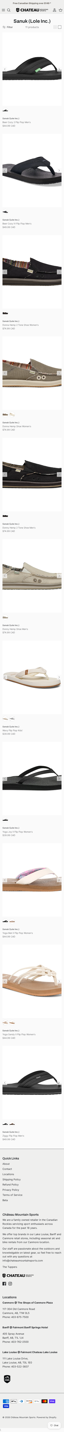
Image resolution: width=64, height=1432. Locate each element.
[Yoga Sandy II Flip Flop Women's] (32, 981)
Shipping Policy (11, 1179)
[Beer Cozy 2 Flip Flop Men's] (32, 69)
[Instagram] (10, 1283)
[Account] (53, 10)
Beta (5, 1200)
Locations (8, 1174)
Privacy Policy (10, 1189)
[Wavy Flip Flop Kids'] (32, 677)
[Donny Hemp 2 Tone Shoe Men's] (32, 474)
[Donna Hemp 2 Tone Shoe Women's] (32, 272)
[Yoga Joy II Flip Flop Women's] (32, 778)
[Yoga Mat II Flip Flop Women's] (32, 880)
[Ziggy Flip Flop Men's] (32, 1082)
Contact (7, 1168)
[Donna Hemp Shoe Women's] (32, 373)
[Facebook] (4, 1283)
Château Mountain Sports (23, 1417)
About (6, 1163)
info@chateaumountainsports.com (22, 1260)
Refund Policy (10, 1184)
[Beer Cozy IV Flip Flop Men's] (32, 170)
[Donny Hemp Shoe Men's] (32, 576)
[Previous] (4, 69)
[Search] (10, 10)
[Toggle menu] (3, 10)
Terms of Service (12, 1194)
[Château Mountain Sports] (32, 10)
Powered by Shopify (46, 1417)
